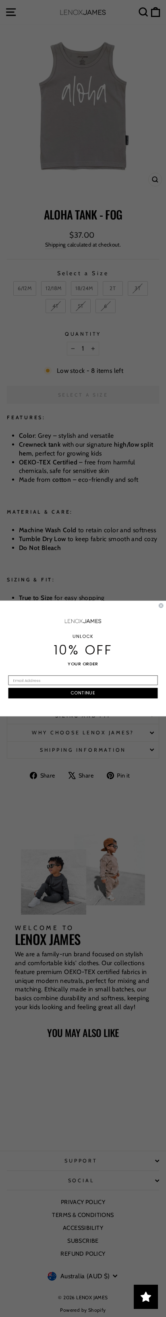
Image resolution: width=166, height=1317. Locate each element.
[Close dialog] (161, 605)
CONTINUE (83, 693)
